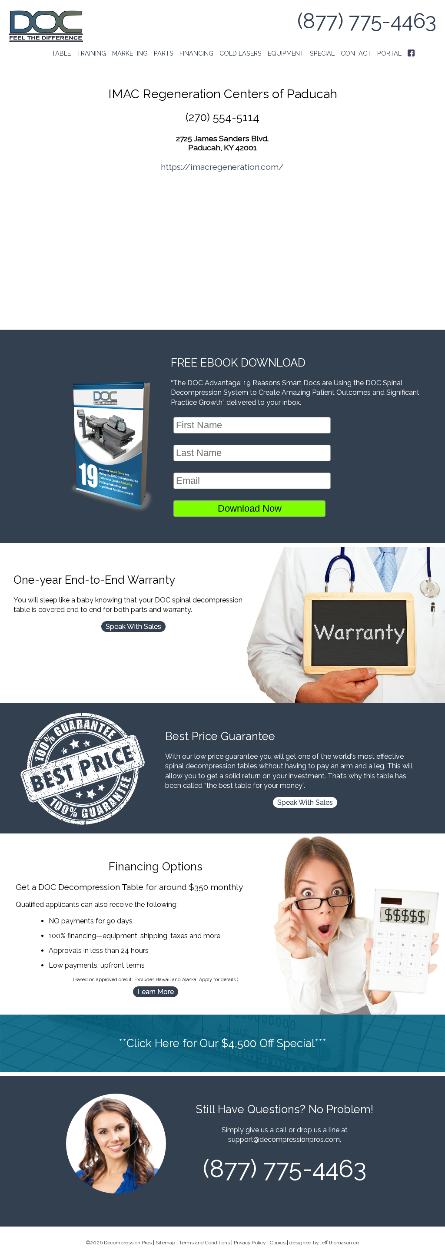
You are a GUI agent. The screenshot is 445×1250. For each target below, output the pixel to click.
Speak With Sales (133, 626)
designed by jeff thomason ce (324, 1243)
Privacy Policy (250, 1243)
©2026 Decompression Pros (119, 1243)
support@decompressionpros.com (284, 1139)
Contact (356, 53)
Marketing (130, 53)
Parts (163, 53)
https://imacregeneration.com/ (222, 167)
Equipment (286, 53)
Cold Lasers (240, 53)
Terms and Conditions (204, 1243)
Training (91, 53)
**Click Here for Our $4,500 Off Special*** (222, 1043)
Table (61, 53)
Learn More (155, 992)
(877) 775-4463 (366, 21)
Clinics (278, 1243)
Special (322, 53)
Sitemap (165, 1243)
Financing (196, 53)
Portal (389, 53)
